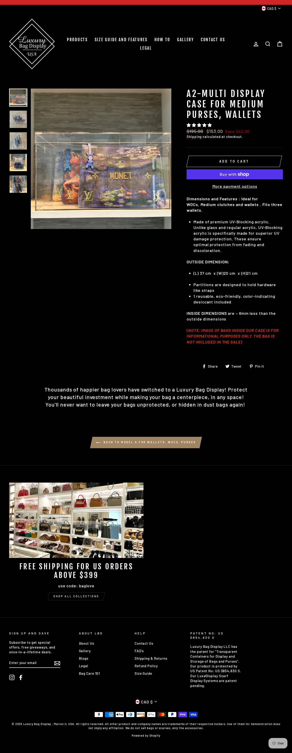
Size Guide (143, 673)
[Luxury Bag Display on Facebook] (20, 677)
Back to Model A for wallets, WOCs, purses (149, 442)
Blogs (84, 658)
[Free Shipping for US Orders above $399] (76, 520)
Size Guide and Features (121, 39)
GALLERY (185, 39)
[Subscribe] (57, 663)
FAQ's (139, 651)
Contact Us (144, 643)
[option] (101, 159)
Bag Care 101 (89, 673)
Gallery (85, 651)
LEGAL (146, 48)
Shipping (194, 137)
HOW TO (162, 39)
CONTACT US (213, 39)
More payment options (234, 186)
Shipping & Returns (151, 658)
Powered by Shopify (146, 735)
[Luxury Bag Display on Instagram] (12, 677)
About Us (86, 643)
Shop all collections (76, 596)
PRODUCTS (77, 39)
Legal (84, 666)
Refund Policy (146, 666)
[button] (200, 124)
